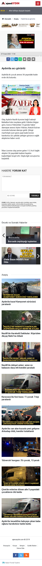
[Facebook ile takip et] (15, 555)
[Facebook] (8, 59)
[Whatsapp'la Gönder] (20, 59)
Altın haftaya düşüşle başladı (19, 11)
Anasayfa (7, 19)
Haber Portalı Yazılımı (12, 563)
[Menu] (38, 3)
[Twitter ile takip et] (21, 555)
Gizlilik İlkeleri (32, 546)
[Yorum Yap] (33, 59)
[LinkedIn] (16, 59)
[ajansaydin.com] (10, 3)
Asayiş (16, 19)
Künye (15, 546)
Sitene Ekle (20, 548)
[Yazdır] (29, 59)
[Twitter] (12, 59)
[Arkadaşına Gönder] (24, 59)
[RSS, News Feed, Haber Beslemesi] (26, 555)
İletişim (22, 546)
